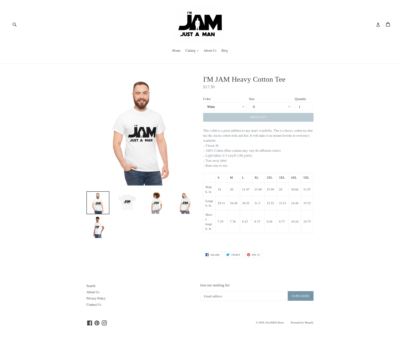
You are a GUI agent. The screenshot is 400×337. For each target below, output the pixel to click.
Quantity (300, 98)
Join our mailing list (215, 285)
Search (90, 285)
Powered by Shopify (302, 322)
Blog (224, 50)
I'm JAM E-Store (275, 322)
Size (252, 98)
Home (176, 50)
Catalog (193, 50)
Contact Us (93, 304)
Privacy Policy (96, 298)
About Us (210, 50)
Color (207, 98)
